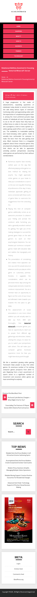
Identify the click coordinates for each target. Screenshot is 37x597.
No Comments (11, 97)
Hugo (8, 95)
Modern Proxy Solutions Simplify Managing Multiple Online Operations (18, 469)
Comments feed (18, 574)
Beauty (18, 36)
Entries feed (18, 569)
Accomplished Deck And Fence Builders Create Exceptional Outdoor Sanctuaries (18, 461)
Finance (18, 51)
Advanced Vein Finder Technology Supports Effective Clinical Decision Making (18, 485)
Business (18, 46)
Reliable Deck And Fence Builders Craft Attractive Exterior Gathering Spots (18, 454)
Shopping (18, 31)
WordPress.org (18, 579)
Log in (18, 563)
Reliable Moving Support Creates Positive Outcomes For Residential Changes (18, 476)
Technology (18, 56)
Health (18, 41)
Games (24, 95)
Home (18, 26)
